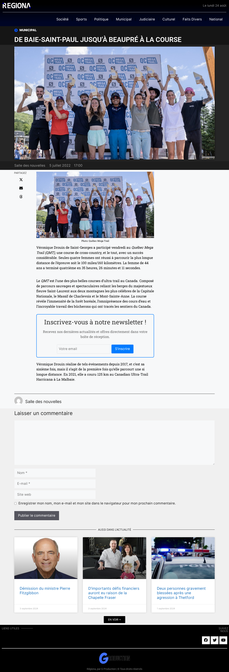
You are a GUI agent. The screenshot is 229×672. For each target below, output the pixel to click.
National (216, 19)
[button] (21, 179)
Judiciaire (147, 19)
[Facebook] (206, 640)
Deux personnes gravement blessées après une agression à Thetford (181, 593)
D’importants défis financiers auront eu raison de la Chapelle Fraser (113, 593)
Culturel (168, 19)
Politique (101, 19)
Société (62, 19)
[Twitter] (215, 640)
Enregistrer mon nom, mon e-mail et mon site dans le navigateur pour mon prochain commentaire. (97, 503)
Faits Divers (192, 19)
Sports (81, 19)
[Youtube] (223, 640)
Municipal (124, 19)
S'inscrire (122, 349)
